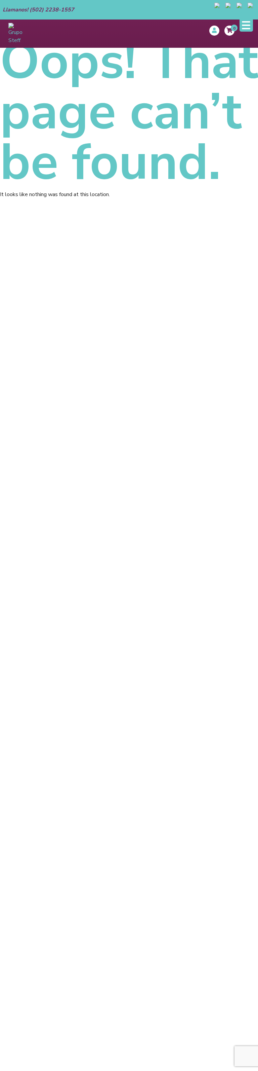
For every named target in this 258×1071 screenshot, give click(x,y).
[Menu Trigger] (246, 25)
